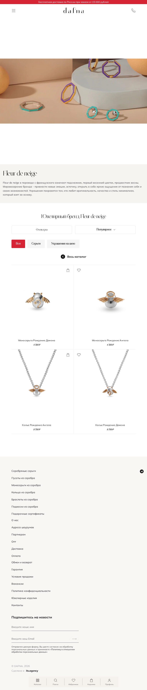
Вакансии (17, 583)
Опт (13, 541)
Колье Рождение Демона (110, 425)
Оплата (16, 556)
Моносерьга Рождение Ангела (110, 340)
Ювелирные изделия (24, 598)
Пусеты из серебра (23, 478)
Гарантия (17, 569)
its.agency (32, 670)
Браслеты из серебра (24, 499)
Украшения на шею (63, 243)
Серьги (36, 243)
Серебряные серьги (23, 470)
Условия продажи (22, 576)
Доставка (17, 548)
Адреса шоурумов (22, 527)
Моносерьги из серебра (26, 485)
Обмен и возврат (21, 562)
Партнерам (18, 534)
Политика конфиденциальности (30, 590)
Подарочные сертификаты (27, 513)
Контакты (17, 605)
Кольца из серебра (23, 492)
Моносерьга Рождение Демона (36, 340)
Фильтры (42, 229)
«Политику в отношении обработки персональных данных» (43, 650)
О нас (14, 520)
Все (18, 243)
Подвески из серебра (24, 506)
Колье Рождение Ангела (36, 425)
